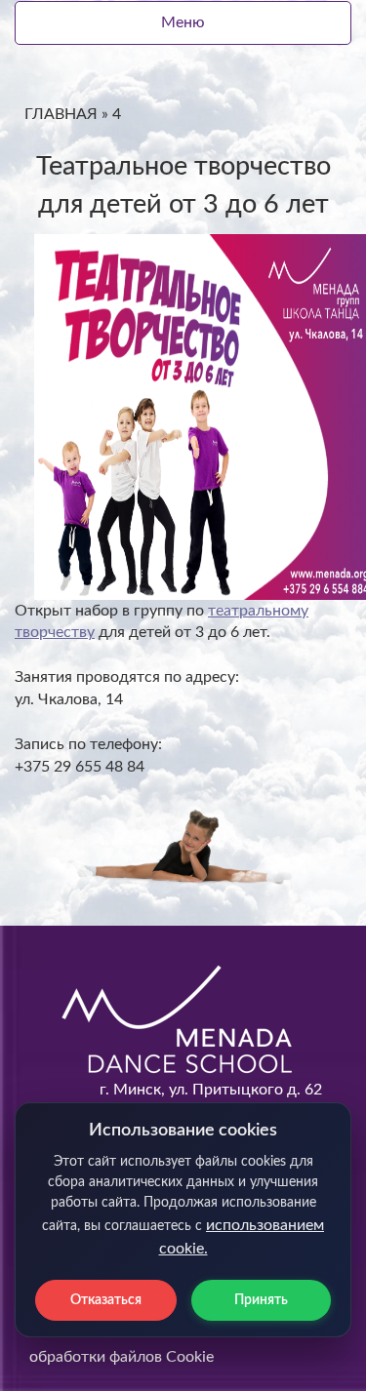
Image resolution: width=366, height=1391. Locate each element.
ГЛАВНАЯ (61, 114)
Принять (261, 1300)
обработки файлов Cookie (121, 1357)
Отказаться (106, 1300)
